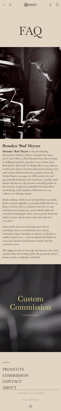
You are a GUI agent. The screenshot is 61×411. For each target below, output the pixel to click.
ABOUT (10, 387)
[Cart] (57, 4)
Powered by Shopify (35, 393)
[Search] (10, 4)
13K (24, 393)
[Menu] (3, 4)
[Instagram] (30, 406)
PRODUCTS (13, 369)
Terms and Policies (30, 399)
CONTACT (12, 381)
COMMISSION (15, 375)
